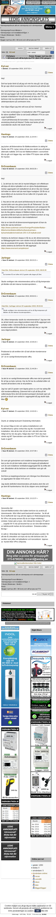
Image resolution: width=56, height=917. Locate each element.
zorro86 (38, 879)
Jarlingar (5, 257)
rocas (37, 876)
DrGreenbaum (8, 166)
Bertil (17, 35)
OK (37, 911)
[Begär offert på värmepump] (27, 623)
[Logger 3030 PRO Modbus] (27, 614)
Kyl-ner (5, 66)
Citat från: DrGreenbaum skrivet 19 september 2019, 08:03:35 (24, 270)
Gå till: (34, 594)
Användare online (40, 873)
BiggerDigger (40, 888)
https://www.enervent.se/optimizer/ (15, 248)
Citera (50, 72)
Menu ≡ (50, 26)
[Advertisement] (40, 807)
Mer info (44, 911)
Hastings (5, 134)
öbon (37, 882)
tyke (37, 885)
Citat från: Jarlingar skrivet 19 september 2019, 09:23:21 (22, 306)
